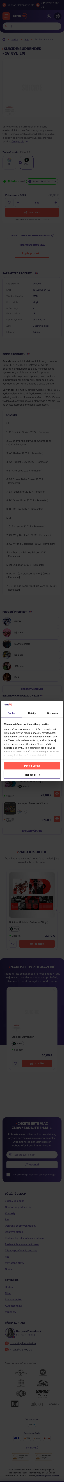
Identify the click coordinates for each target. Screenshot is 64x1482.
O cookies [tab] (52, 713)
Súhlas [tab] (11, 713)
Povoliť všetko (32, 765)
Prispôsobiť (30, 774)
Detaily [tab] (32, 713)
